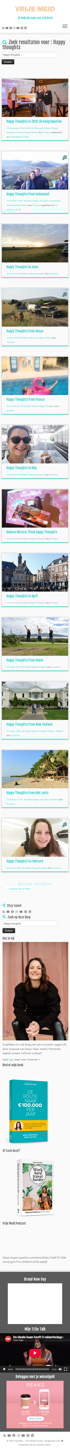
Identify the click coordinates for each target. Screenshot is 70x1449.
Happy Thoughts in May (21, 468)
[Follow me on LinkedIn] (26, 28)
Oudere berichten (17, 889)
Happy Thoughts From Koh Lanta (27, 793)
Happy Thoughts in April (22, 596)
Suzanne (47, 132)
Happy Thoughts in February (24, 861)
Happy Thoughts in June (22, 267)
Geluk (48, 128)
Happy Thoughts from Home (24, 660)
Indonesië (54, 200)
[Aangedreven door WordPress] (62, 1440)
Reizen (35, 132)
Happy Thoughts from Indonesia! (27, 194)
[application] (35, 1353)
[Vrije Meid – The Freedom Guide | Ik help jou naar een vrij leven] (35, 8)
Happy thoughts (41, 200)
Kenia (49, 337)
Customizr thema (43, 1444)
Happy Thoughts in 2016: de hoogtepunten (34, 121)
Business (39, 128)
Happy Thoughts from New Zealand (29, 724)
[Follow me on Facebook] (11, 28)
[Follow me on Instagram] (14, 28)
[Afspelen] (4, 1369)
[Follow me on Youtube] (18, 28)
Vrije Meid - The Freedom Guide (28, 1440)
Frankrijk (26, 406)
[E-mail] (7, 28)
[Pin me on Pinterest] (22, 28)
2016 (31, 128)
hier (11, 1059)
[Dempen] (60, 1369)
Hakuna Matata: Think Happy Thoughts (31, 532)
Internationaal (23, 132)
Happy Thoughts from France (25, 399)
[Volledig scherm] (65, 1369)
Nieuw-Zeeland (55, 731)
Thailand (54, 799)
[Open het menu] (64, 26)
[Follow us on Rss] (4, 28)
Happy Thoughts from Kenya (24, 331)
